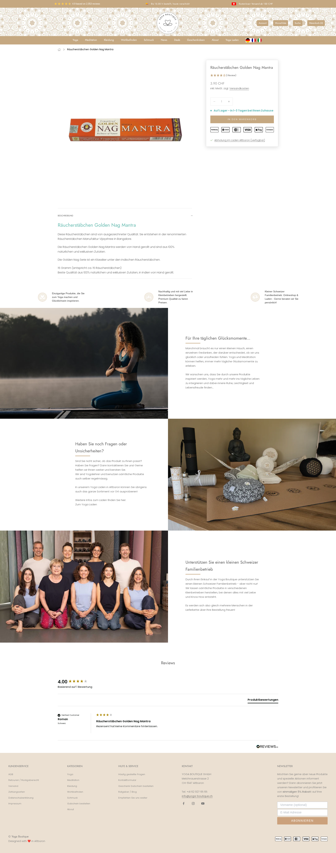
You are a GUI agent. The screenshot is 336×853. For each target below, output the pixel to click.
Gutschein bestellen (78, 803)
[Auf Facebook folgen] (183, 803)
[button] (242, 75)
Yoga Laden (232, 40)
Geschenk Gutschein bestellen (135, 786)
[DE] (249, 40)
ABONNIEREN (302, 820)
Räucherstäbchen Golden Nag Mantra (90, 49)
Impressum (14, 803)
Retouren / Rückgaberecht (23, 780)
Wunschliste (280, 23)
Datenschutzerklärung (20, 797)
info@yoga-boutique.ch (197, 796)
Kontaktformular (127, 780)
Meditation (91, 40)
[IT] (261, 40)
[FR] (255, 40)
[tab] (263, 700)
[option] (255, 40)
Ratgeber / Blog (127, 791)
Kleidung (109, 40)
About (215, 40)
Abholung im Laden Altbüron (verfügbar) (239, 140)
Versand (13, 786)
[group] (76, 682)
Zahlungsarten (16, 791)
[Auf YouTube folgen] (203, 803)
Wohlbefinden (129, 40)
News (164, 40)
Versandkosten (239, 88)
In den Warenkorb (242, 119)
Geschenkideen (196, 40)
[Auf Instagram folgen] (193, 803)
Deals (177, 40)
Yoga (75, 40)
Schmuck (149, 40)
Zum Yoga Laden (86, 504)
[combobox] (249, 40)
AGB (10, 774)
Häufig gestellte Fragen (131, 774)
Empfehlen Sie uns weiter (132, 797)
